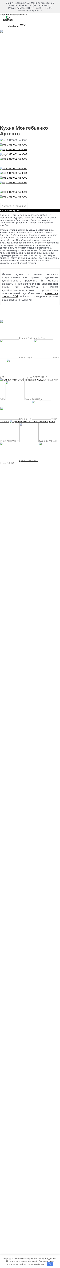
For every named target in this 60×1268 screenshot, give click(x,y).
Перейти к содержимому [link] (13, 14)
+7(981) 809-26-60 (41, 5)
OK (49, 1264)
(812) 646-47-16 (17, 5)
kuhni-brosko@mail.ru (30, 10)
